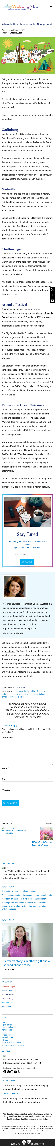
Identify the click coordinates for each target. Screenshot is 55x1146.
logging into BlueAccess (31, 671)
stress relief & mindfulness (35, 694)
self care (5, 1039)
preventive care (7, 1037)
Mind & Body (7, 998)
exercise (5, 1022)
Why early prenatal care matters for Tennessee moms (25, 898)
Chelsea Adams (16, 32)
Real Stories (7, 1002)
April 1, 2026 (8, 969)
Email (5, 779)
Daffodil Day (20, 386)
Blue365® (23, 663)
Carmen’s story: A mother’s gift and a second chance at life (26, 963)
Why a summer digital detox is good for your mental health (27, 895)
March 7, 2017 (19, 30)
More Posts (8, 633)
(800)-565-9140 (34, 1062)
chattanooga (18, 691)
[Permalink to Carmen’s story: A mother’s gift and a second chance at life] (27, 940)
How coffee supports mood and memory (19, 891)
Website (19, 633)
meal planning (7, 1027)
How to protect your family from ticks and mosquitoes (24, 902)
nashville (5, 694)
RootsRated (6, 1006)
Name (5, 768)
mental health (7, 1029)
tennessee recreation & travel (13, 696)
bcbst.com (10, 651)
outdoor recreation (16, 694)
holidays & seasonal (38, 691)
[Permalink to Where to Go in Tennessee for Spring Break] (27, 73)
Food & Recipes (8, 986)
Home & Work (19, 687)
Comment (7, 737)
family (26, 691)
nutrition (5, 1032)
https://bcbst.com (11, 1062)
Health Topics (7, 990)
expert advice (7, 1024)
